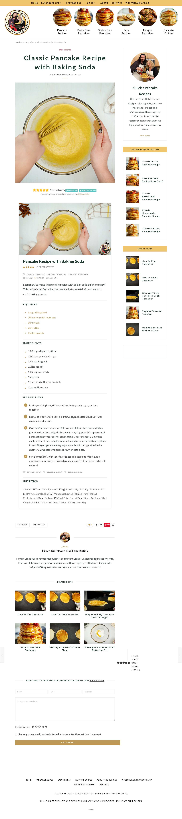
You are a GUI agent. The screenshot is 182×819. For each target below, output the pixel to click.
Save (9, 210)
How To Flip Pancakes (30, 614)
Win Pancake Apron (137, 3)
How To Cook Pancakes (65, 614)
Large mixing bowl (37, 312)
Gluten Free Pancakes (105, 31)
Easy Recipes (126, 31)
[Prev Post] (2, 655)
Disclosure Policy (83, 194)
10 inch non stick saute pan (42, 317)
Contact (117, 3)
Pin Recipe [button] (72, 190)
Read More (145, 135)
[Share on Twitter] (8, 204)
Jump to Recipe (89, 190)
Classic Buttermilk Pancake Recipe (151, 196)
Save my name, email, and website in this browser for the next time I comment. (60, 734)
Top (92, 809)
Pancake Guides (169, 31)
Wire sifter (33, 327)
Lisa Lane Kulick (74, 74)
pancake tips (39, 525)
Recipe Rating (22, 727)
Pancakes (18, 42)
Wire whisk (34, 322)
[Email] (8, 214)
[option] (62, 22)
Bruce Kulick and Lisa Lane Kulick (65, 551)
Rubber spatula (36, 333)
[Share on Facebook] (8, 197)
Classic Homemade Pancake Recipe (151, 213)
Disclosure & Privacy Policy (137, 780)
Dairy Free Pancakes (83, 31)
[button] (24, 267)
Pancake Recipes (62, 31)
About (104, 3)
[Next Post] (180, 655)
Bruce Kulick (57, 74)
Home (34, 3)
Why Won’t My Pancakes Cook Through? (151, 295)
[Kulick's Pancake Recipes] (17, 22)
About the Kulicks (107, 780)
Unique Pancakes (147, 31)
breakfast (22, 525)
